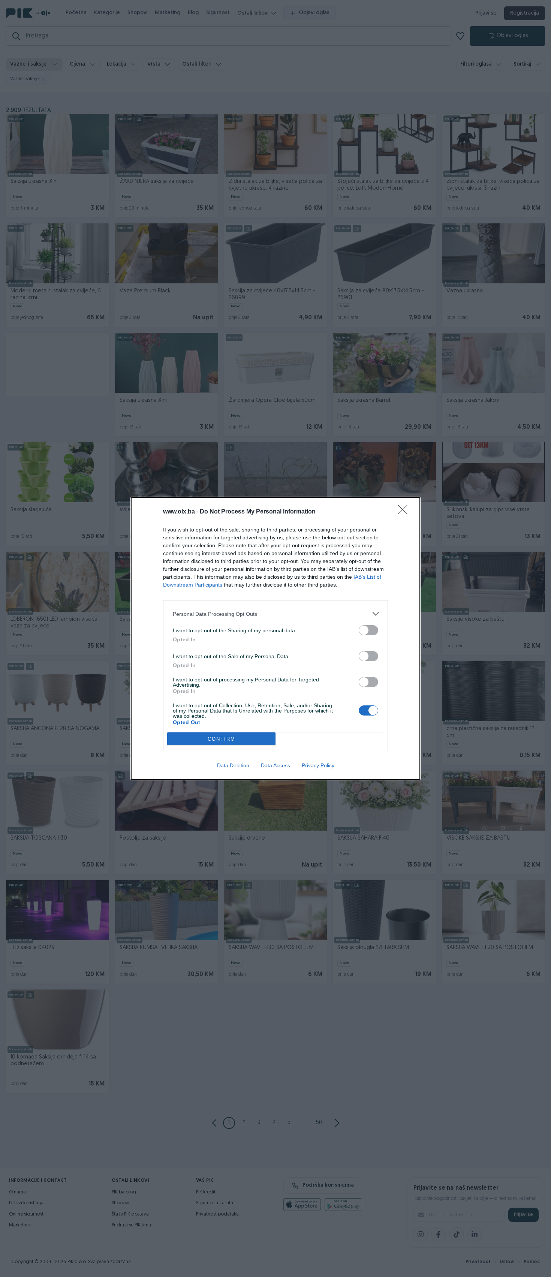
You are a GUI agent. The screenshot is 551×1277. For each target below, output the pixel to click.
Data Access (275, 765)
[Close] (405, 512)
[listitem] (275, 614)
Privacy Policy (318, 765)
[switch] (368, 630)
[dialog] (275, 638)
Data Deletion (233, 765)
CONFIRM (221, 739)
